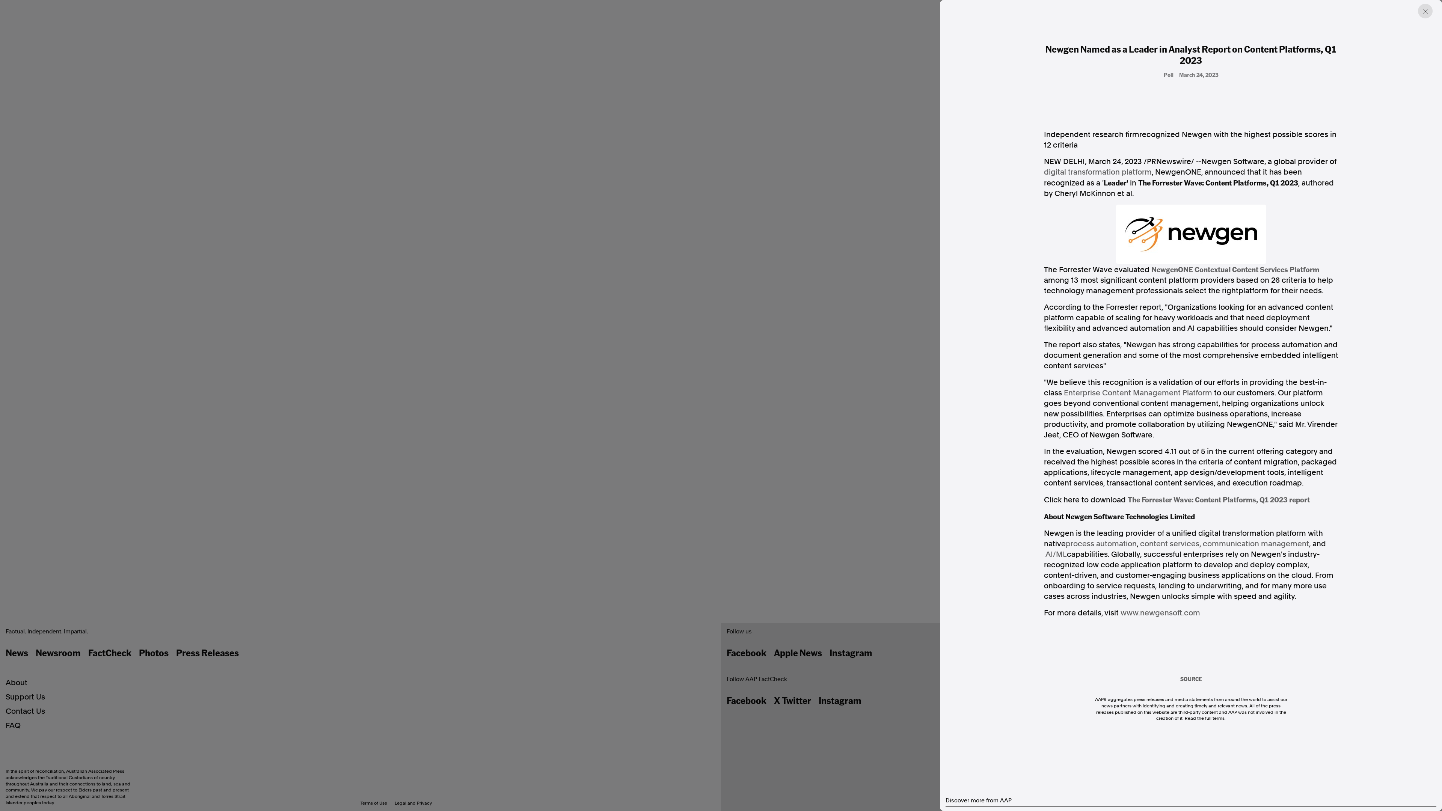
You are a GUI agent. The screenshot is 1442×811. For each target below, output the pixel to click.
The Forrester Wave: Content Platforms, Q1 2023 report (1219, 499)
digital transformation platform (1098, 171)
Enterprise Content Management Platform (1138, 392)
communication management (1256, 543)
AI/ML (1056, 554)
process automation (1101, 543)
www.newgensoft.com (1160, 612)
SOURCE (1191, 679)
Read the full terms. (1205, 718)
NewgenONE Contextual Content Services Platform (1235, 269)
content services (1169, 543)
